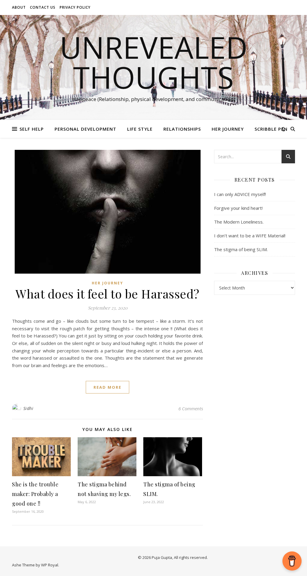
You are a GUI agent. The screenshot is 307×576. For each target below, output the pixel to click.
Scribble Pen (271, 129)
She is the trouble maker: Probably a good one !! (35, 494)
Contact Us (42, 7)
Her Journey (228, 129)
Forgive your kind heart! (238, 208)
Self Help (31, 129)
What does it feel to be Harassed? (107, 293)
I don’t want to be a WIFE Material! (249, 236)
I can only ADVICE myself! (240, 194)
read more (107, 387)
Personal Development (85, 129)
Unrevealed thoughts (154, 62)
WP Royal (49, 565)
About (19, 7)
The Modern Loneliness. (239, 222)
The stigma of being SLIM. (241, 249)
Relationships (182, 129)
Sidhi (28, 408)
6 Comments (190, 408)
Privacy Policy (75, 7)
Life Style (140, 129)
